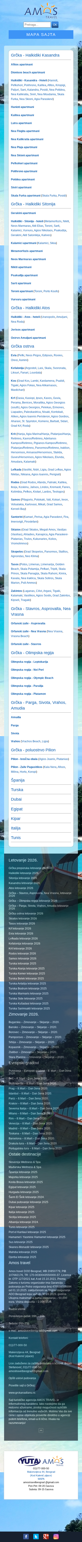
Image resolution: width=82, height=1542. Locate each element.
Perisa (38, 516)
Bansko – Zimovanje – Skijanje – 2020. (33, 1027)
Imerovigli (17, 521)
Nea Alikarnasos (46, 385)
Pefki (21, 355)
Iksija (14, 487)
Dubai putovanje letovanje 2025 (28, 1202)
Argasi (47, 591)
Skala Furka (49, 195)
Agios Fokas (27, 385)
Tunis (16, 837)
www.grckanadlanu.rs (22, 1392)
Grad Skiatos (30, 529)
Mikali (41, 504)
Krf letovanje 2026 (20, 928)
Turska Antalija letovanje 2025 (27, 983)
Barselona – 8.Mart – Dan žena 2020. (32, 1138)
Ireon (64, 499)
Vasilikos (29, 595)
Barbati (54, 421)
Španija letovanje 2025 (23, 1172)
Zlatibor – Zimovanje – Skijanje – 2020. (33, 1052)
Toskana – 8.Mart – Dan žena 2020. (31, 1133)
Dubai (16, 799)
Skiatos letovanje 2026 (23, 918)
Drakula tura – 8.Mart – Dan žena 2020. (33, 1143)
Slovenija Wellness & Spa (25, 1162)
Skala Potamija (29, 568)
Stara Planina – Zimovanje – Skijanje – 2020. (36, 1057)
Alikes (14, 416)
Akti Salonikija (31, 235)
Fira (65, 516)
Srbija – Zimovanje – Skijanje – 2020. (32, 1042)
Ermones (58, 407)
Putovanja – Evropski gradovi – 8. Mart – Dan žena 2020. (40, 1072)
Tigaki (14, 385)
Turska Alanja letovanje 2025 (27, 968)
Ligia (43, 469)
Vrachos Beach (31, 741)
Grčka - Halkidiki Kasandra (35, 55)
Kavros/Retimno (32, 438)
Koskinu (23, 487)
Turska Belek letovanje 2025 (26, 978)
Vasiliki (27, 469)
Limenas (33, 564)
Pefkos (27, 491)
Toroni (48, 225)
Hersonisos (18, 452)
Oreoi (14, 360)
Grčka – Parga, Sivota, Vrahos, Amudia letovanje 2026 (39, 907)
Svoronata (59, 368)
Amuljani (61, 317)
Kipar (15, 818)
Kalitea (41, 85)
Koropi (31, 771)
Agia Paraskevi (43, 99)
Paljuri (15, 89)
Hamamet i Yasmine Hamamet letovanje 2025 (37, 1237)
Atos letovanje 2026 (21, 888)
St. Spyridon (29, 421)
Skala (47, 368)
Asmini (22, 360)
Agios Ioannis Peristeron (34, 416)
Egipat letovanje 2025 (22, 1187)
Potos (23, 564)
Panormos (50, 551)
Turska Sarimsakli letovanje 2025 (29, 1008)
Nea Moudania (46, 94)
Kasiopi (30, 398)
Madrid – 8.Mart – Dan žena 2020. (30, 1128)
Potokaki (39, 499)
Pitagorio (27, 499)
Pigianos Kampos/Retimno (50, 443)
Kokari (55, 499)
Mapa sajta (41, 34)
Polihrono (29, 85)
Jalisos (34, 487)
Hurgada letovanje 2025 (24, 1192)
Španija (18, 780)
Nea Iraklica (28, 578)
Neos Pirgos (33, 355)
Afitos (50, 85)
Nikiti (65, 221)
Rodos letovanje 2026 (22, 953)
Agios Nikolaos (43, 230)
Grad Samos (54, 504)
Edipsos (47, 355)
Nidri (35, 469)
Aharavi (15, 421)
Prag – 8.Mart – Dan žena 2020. (28, 1088)
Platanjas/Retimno (22, 447)
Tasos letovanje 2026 (22, 923)
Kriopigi (60, 85)
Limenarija (47, 564)
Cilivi (38, 591)
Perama (16, 402)
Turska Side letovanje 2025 (26, 998)
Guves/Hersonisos (22, 457)
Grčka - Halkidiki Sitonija (33, 204)
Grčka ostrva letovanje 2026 (26, 913)
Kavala (15, 578)
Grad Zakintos (61, 595)
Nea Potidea (57, 89)
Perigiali (54, 474)
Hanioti (53, 80)
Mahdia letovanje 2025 (23, 1252)
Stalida (57, 452)
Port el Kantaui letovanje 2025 (27, 1232)
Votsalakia (17, 504)
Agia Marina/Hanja (37, 434)
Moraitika (39, 402)
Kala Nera (50, 767)
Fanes (66, 487)
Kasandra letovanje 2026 (24, 883)
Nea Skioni (26, 99)
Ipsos (39, 398)
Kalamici (16, 230)
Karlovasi (30, 504)
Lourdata (35, 372)
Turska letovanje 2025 (22, 963)
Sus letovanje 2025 (21, 1242)
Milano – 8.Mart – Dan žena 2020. (30, 1113)
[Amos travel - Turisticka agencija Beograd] (52, 1465)
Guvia (56, 398)
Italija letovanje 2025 (21, 1212)
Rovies (57, 355)
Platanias (62, 759)
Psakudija (59, 230)
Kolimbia (16, 491)
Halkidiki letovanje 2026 (23, 873)
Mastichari (17, 389)
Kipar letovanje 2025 (21, 1207)
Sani (23, 89)
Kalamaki (29, 461)
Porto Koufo (50, 291)
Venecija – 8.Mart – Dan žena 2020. (31, 1123)
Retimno (16, 438)
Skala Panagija (29, 573)
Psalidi (59, 380)
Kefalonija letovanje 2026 (24, 943)
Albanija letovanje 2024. (24, 1222)
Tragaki (25, 600)
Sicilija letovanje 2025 (22, 1217)
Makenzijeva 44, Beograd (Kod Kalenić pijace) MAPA (41, 1475)
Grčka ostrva (22, 346)
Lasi (40, 368)
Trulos (27, 539)
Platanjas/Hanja (60, 434)
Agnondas (17, 556)
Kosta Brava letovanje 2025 (26, 1182)
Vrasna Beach (19, 636)
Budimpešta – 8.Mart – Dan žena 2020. (33, 1083)
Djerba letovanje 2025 (22, 1257)
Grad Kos (23, 380)
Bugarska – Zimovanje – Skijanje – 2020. (34, 1022)
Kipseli (15, 600)
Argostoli (31, 368)
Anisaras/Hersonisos (39, 452)
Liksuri (15, 372)
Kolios (52, 539)
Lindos (44, 487)
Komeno (43, 421)
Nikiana (25, 474)
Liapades (17, 412)
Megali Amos (47, 529)
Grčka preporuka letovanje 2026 (29, 868)
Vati (48, 499)
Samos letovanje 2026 (22, 958)
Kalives (46, 235)
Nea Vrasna (55, 631)
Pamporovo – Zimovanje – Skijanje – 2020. (35, 1037)
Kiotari (36, 491)
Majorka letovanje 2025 (23, 1177)
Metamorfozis (53, 221)
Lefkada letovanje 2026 (23, 938)
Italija (15, 828)
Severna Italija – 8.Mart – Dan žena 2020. (34, 1108)
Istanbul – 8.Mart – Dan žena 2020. (30, 1093)
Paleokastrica (32, 412)
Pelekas (46, 407)
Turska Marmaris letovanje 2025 (29, 993)
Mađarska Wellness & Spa (25, 1167)
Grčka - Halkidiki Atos (30, 308)
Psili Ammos (28, 582)
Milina (14, 771)
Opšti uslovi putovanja (22, 1378)
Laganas (29, 591)
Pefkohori (17, 85)
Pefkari (44, 568)
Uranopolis (48, 317)
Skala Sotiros (45, 578)
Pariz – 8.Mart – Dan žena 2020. (29, 1098)
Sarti (56, 225)
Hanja (21, 434)
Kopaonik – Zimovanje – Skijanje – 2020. (34, 1047)
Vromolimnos (19, 543)
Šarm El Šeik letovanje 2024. (26, 1197)
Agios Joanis (47, 759)
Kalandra (33, 89)
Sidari (64, 421)
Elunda (59, 457)
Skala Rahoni (48, 573)
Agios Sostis (43, 595)
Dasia (20, 398)
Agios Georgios (30, 407)
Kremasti (55, 487)
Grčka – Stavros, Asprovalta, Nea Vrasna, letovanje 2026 (40, 894)
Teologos (58, 491)
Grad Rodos (28, 482)
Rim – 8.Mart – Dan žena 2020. (28, 1118)
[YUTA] (29, 1465)
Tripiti (53, 568)
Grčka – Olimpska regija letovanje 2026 (33, 900)
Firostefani (30, 521)
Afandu (41, 482)
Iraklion (64, 447)
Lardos (46, 491)
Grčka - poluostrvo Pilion (33, 750)
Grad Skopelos (34, 551)
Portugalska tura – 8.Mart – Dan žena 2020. (35, 1148)
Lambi (34, 380)
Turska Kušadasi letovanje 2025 (29, 1003)
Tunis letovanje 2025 (22, 1227)
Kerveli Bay (18, 509)
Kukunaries (39, 539)
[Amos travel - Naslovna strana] (41, 18)
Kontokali (57, 412)
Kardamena (46, 380)
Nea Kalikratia (19, 94)
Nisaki (45, 412)
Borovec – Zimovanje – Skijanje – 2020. (33, 1032)
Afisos (61, 767)
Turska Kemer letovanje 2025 (27, 973)
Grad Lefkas (55, 469)
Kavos (47, 398)
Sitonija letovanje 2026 (23, 878)
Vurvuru (27, 230)
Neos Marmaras (21, 225)
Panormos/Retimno (46, 447)
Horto (23, 771)
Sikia (52, 243)
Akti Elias (37, 225)
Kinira (62, 573)
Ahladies (28, 534)
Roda (25, 425)
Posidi (43, 89)
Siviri (32, 94)
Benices (26, 402)
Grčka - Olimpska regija (32, 652)
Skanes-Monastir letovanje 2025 (29, 1247)
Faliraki (51, 482)
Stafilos (63, 551)
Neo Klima (31, 556)
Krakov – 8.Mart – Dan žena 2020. (30, 1103)
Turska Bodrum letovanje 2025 (28, 988)
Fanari (24, 372)
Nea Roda (17, 321)
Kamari (28, 516)
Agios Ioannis (39, 474)
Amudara (16, 461)
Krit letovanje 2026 (20, 948)
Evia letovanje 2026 (21, 933)
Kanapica (41, 534)
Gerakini (16, 235)
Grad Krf (16, 425)
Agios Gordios (60, 416)
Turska (17, 789)
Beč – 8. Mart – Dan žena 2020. (28, 1078)
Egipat (17, 809)
